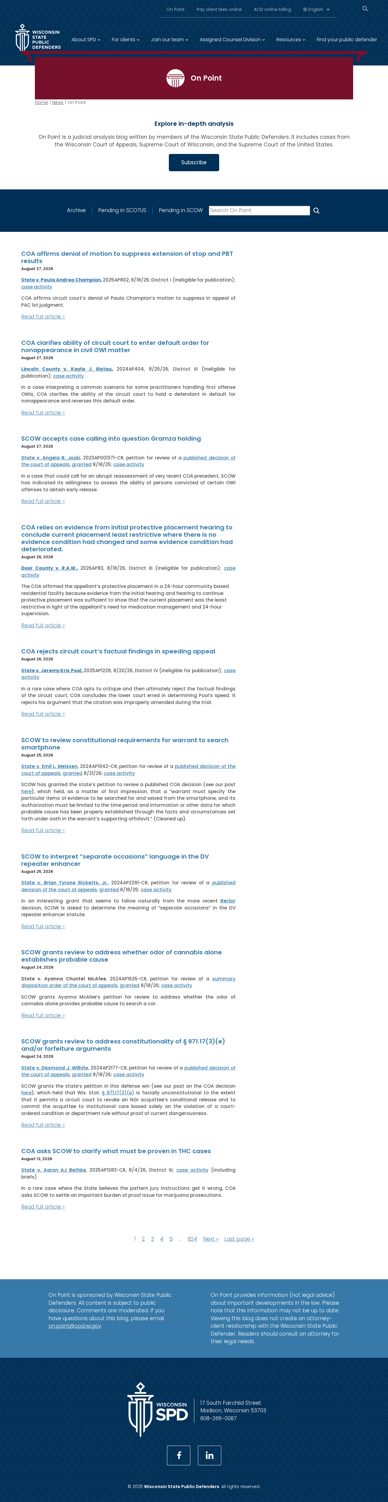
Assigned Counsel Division (230, 39)
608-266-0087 (218, 1418)
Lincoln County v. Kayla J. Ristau (66, 369)
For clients (123, 39)
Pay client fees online (219, 9)
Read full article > (43, 316)
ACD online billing (272, 9)
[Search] (365, 8)
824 (192, 1239)
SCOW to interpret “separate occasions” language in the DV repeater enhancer (115, 860)
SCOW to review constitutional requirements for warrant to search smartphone (125, 744)
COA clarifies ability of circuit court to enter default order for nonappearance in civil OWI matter (115, 346)
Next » (210, 1239)
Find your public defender (347, 39)
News (57, 102)
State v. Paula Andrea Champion (61, 280)
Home (41, 102)
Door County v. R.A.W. (49, 568)
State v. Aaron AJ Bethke (53, 1170)
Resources (288, 39)
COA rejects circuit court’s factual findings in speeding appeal (118, 651)
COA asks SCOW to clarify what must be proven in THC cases (116, 1151)
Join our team (167, 39)
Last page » (239, 1239)
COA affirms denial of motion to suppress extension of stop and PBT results (127, 257)
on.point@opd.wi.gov (74, 1326)
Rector (228, 901)
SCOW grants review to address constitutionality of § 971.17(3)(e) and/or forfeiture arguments (123, 1045)
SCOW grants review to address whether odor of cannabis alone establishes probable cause (121, 956)
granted (82, 464)
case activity (36, 287)
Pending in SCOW (181, 210)
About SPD (84, 39)
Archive (76, 210)
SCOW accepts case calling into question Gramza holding (111, 438)
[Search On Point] (316, 210)
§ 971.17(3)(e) (118, 1093)
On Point (175, 9)
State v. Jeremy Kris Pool (51, 670)
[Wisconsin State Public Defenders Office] (157, 1435)
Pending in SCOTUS (122, 210)
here (26, 791)
